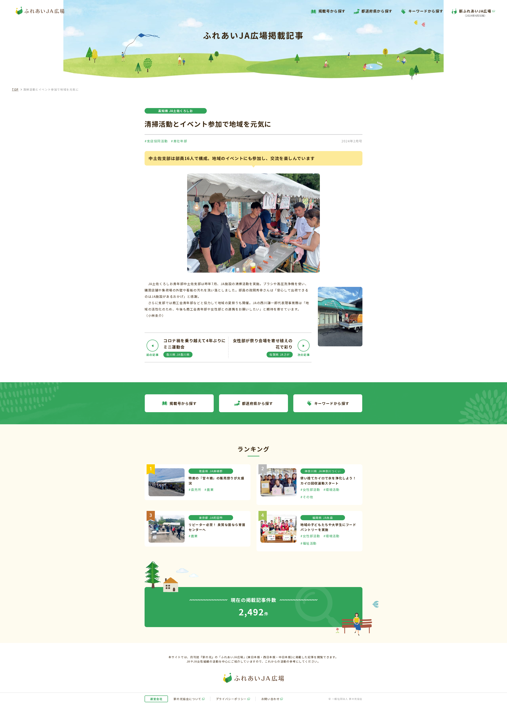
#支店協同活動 (156, 141)
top (15, 89)
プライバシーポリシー (231, 699)
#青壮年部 (179, 141)
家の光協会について (187, 699)
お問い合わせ (270, 699)
